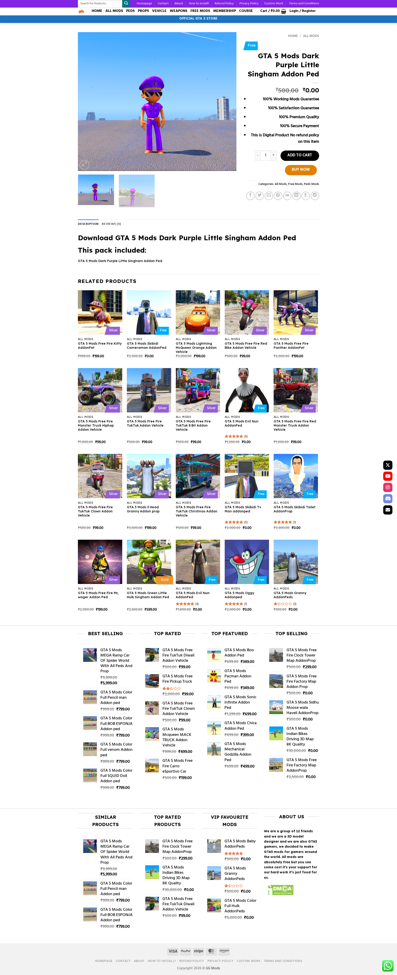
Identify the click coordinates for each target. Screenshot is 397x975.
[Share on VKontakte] (287, 196)
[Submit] (126, 4)
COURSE (246, 11)
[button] (273, 11)
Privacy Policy (248, 3)
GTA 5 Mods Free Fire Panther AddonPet (291, 345)
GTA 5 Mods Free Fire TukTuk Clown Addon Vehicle (95, 511)
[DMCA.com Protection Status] (279, 891)
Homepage (144, 3)
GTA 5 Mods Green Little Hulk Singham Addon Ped (148, 595)
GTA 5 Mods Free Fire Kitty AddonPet (100, 345)
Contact (163, 3)
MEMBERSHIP (224, 11)
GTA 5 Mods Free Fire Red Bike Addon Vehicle (246, 345)
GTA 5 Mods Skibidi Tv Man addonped (243, 509)
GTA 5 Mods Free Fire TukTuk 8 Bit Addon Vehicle (193, 425)
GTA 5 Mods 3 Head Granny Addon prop (143, 509)
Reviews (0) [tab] (111, 224)
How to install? (199, 3)
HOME (97, 11)
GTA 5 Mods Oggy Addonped (239, 595)
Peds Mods (311, 184)
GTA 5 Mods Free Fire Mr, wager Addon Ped (98, 595)
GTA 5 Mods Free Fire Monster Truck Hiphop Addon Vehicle (96, 425)
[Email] (387, 509)
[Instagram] (387, 487)
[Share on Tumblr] (305, 196)
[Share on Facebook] (250, 196)
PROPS (143, 11)
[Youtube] (387, 476)
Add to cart (299, 155)
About (178, 3)
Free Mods (295, 184)
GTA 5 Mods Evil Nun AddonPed (241, 423)
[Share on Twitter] (259, 196)
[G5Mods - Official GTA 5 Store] (81, 11)
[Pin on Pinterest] (278, 196)
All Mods (311, 36)
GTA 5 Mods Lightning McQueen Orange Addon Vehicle (196, 347)
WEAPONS (178, 11)
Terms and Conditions (304, 3)
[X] (387, 465)
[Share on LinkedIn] (296, 196)
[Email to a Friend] (269, 196)
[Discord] (387, 498)
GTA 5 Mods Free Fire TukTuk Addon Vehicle (145, 423)
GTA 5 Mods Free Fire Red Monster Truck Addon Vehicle (295, 425)
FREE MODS (200, 11)
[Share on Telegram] (315, 196)
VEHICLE (159, 11)
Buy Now (301, 170)
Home (293, 36)
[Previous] (87, 101)
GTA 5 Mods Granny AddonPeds (290, 595)
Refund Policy (224, 3)
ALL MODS (114, 11)
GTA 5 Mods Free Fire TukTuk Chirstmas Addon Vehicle (196, 511)
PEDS (130, 11)
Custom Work (273, 3)
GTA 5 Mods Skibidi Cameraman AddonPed (146, 345)
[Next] (227, 101)
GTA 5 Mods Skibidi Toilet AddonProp (294, 509)
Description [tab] (88, 224)
